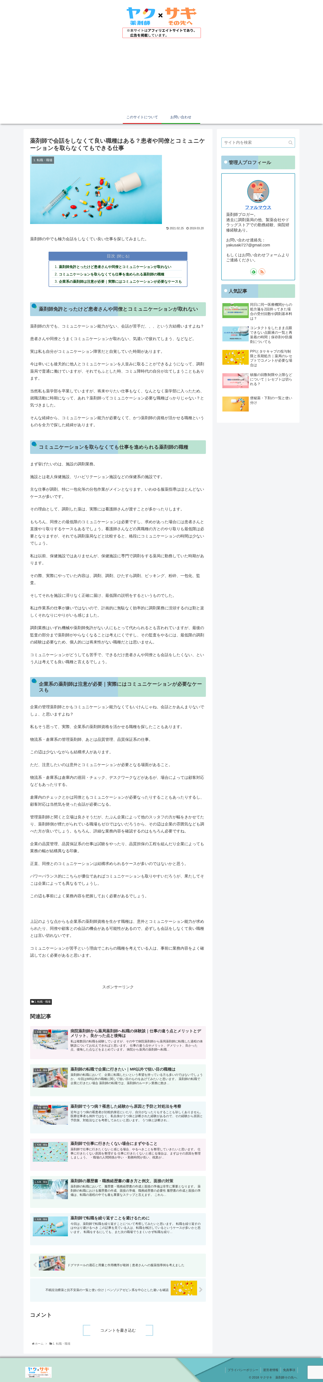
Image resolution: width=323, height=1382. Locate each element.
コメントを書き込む (118, 1330)
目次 (111, 255)
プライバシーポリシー (243, 1370)
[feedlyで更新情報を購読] (253, 271)
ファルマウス (258, 207)
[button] (290, 142)
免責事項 (289, 1370)
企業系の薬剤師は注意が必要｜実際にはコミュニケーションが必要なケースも (120, 281)
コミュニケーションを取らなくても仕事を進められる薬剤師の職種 (111, 274)
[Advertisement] (161, 77)
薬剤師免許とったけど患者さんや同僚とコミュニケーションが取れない (115, 267)
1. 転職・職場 (42, 1001)
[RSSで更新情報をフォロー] (262, 271)
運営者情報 (270, 1370)
